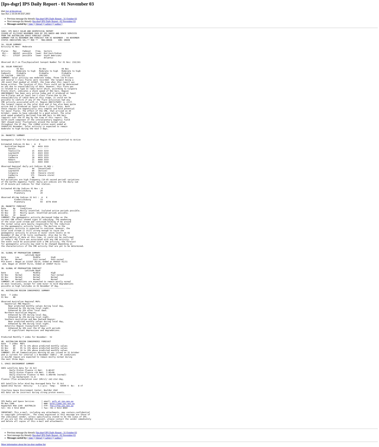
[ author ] (58, 24)
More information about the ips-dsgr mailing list (23, 444)
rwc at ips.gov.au (13, 11)
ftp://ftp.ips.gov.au (61, 406)
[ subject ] (48, 24)
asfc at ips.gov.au (62, 401)
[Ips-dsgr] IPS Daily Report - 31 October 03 (56, 18)
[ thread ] (39, 24)
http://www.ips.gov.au (62, 403)
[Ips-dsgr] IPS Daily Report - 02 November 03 (54, 21)
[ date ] (31, 24)
